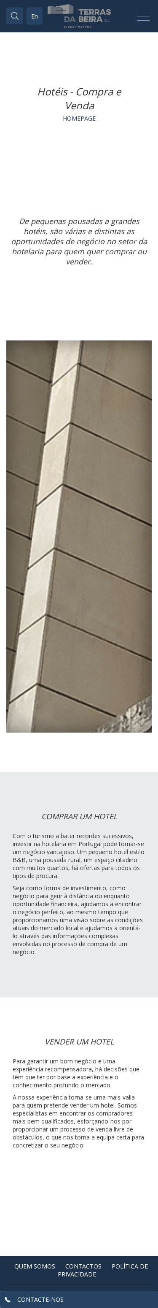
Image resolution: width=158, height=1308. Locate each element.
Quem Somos (34, 1266)
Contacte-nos (40, 1299)
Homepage (79, 118)
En (34, 16)
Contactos (83, 1266)
